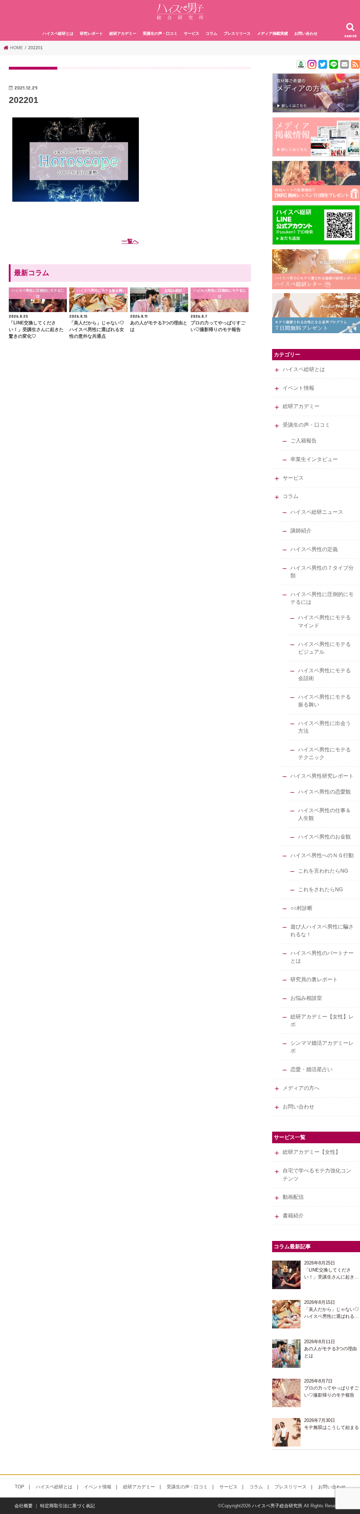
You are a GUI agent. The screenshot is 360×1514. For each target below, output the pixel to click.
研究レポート (91, 33)
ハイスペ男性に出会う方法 (324, 727)
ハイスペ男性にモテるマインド (324, 621)
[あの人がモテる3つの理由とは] (286, 1353)
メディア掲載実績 (272, 33)
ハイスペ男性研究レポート (322, 776)
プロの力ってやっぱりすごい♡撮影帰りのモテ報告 (331, 1391)
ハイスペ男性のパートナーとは (322, 957)
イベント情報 (298, 388)
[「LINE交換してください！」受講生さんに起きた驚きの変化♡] (286, 1275)
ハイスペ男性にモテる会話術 (324, 674)
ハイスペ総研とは (58, 33)
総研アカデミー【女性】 (312, 1152)
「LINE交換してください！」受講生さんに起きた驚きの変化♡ (331, 1273)
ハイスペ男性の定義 (314, 549)
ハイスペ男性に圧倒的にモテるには (322, 598)
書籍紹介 (293, 1215)
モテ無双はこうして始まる (331, 1427)
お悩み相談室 (306, 998)
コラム (211, 33)
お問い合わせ (305, 33)
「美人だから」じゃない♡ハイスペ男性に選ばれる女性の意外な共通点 (331, 1313)
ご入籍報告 (303, 441)
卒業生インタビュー (314, 459)
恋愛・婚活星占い (311, 1069)
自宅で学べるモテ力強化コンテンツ (317, 1174)
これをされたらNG (320, 889)
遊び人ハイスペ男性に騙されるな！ (322, 930)
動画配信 (293, 1197)
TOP (19, 1486)
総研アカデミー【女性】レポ (322, 1020)
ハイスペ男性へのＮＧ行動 (322, 855)
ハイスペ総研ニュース (316, 512)
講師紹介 (300, 530)
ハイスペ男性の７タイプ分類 (322, 571)
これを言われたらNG (323, 871)
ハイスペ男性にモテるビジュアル (324, 648)
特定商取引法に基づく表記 (67, 1505)
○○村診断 (301, 908)
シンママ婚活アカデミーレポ (322, 1047)
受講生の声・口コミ (160, 33)
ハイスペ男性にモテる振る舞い (324, 700)
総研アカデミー (122, 33)
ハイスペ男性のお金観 (324, 837)
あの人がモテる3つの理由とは (330, 1352)
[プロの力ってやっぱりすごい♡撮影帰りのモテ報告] (286, 1393)
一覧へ (130, 241)
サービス (191, 33)
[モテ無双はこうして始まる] (286, 1432)
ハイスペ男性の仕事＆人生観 (324, 814)
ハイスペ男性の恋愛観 (324, 792)
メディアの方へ (301, 1088)
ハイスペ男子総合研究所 (277, 1505)
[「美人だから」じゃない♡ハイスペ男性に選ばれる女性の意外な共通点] (286, 1314)
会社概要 (23, 1505)
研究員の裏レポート (314, 979)
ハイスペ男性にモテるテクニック (324, 753)
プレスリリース (237, 33)
